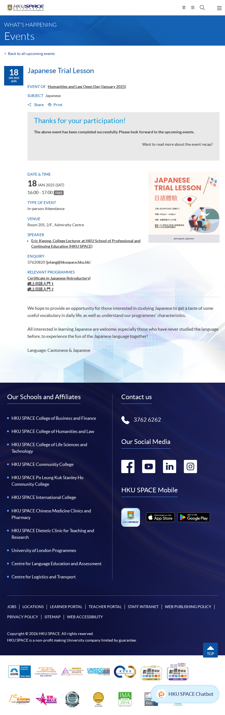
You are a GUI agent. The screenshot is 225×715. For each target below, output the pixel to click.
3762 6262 (147, 420)
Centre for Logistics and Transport (44, 576)
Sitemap (52, 617)
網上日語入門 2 (40, 289)
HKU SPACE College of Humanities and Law (53, 431)
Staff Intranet (143, 606)
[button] (202, 7)
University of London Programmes (44, 550)
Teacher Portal (105, 606)
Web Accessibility (85, 617)
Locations (33, 606)
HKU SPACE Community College (43, 464)
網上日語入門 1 (40, 283)
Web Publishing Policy (188, 606)
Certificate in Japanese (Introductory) (59, 278)
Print (58, 105)
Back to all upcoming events (31, 53)
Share (38, 105)
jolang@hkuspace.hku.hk (68, 262)
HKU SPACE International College (44, 497)
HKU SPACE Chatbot (190, 694)
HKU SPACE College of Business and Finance (54, 418)
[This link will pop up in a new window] (160, 517)
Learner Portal (66, 606)
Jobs (11, 606)
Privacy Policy (22, 617)
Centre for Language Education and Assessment (57, 563)
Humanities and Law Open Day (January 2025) (87, 86)
